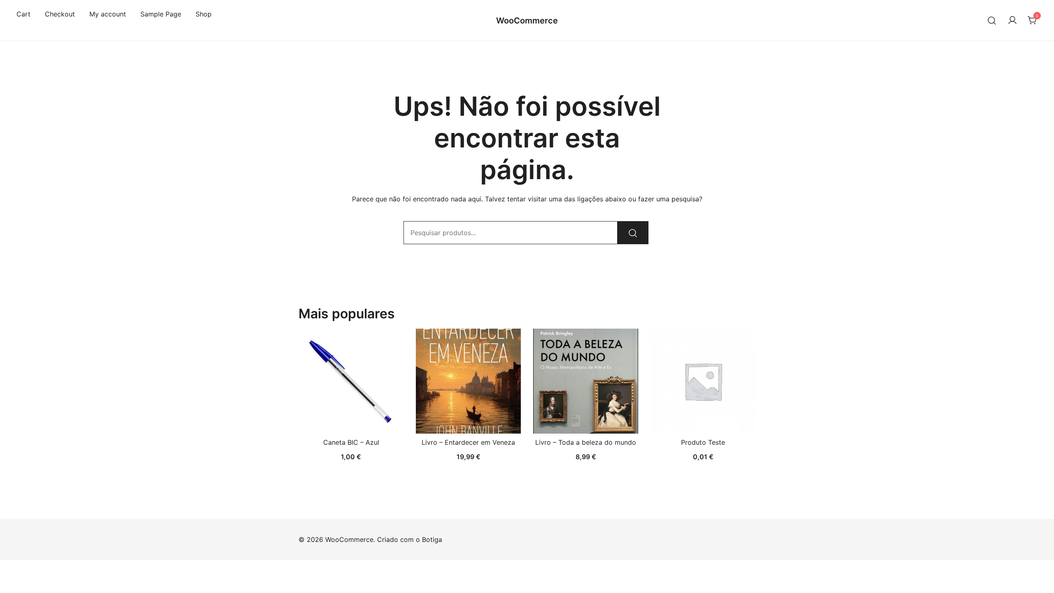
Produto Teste (703, 442)
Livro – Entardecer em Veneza (468, 442)
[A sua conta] (1012, 20)
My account (107, 14)
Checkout (60, 14)
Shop (204, 14)
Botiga (432, 539)
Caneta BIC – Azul (351, 442)
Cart (23, 14)
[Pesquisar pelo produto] (632, 232)
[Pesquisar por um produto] (992, 20)
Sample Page (160, 14)
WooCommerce (527, 21)
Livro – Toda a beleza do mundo (585, 442)
